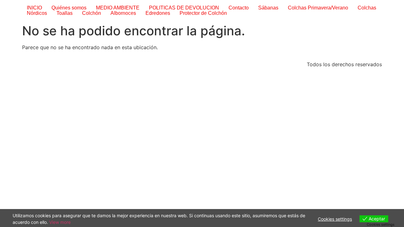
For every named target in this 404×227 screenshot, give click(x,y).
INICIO (34, 7)
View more (60, 222)
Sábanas (268, 7)
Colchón (91, 13)
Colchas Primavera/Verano (318, 7)
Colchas (367, 7)
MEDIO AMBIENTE (118, 7)
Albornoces (123, 13)
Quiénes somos (68, 7)
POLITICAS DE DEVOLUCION (184, 7)
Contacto (239, 7)
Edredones (158, 13)
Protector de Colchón (203, 13)
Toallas (64, 13)
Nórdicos (37, 13)
